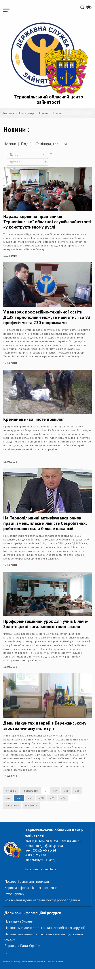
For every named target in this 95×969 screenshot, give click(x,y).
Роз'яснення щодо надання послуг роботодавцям (42, 900)
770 (41, 798)
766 (77, 790)
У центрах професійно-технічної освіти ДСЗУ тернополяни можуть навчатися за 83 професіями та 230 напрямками (46, 317)
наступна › (12, 805)
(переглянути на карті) (40, 860)
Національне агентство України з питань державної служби (43, 936)
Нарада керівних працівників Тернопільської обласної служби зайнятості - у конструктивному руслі (47, 222)
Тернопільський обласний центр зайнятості (48, 99)
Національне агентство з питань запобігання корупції (44, 927)
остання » (31, 805)
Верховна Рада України (22, 945)
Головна (8, 113)
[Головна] (49, 57)
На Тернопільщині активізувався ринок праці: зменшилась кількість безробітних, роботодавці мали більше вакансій (45, 523)
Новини (43, 113)
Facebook (31, 869)
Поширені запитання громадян (27, 881)
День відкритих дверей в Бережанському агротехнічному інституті (44, 725)
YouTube (50, 869)
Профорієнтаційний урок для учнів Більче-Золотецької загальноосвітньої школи (45, 624)
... (6, 951)
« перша (11, 790)
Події (26, 143)
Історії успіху (14, 894)
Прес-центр (26, 113)
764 (55, 790)
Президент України (19, 921)
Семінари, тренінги (51, 143)
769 (30, 798)
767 (8, 798)
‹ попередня (30, 790)
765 (66, 790)
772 (63, 798)
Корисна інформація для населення (30, 887)
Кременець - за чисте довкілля (34, 419)
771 (52, 798)
